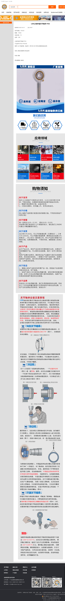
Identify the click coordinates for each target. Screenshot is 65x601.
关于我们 (6, 567)
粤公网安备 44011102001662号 (51, 596)
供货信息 (31, 12)
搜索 (52, 7)
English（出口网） (9, 1)
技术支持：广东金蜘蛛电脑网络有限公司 (51, 598)
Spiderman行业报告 (56, 12)
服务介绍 (15, 567)
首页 (3, 12)
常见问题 (25, 570)
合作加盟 (34, 567)
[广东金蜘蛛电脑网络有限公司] (6, 18)
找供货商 (38, 12)
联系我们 (6, 572)
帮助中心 (25, 567)
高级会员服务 (16, 570)
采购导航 (8, 12)
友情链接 (34, 570)
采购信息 (24, 12)
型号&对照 (17, 12)
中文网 (2, 1)
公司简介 (6, 570)
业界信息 (46, 12)
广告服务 (15, 572)
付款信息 (25, 572)
